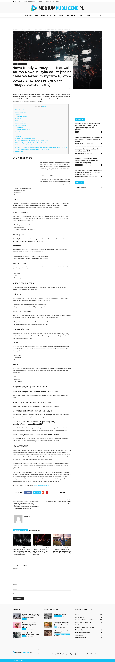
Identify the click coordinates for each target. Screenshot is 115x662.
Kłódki (77, 625)
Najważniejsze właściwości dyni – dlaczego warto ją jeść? (61, 624)
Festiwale (15, 63)
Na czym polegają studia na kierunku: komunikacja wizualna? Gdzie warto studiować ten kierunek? (88, 172)
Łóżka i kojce (79, 617)
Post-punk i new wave (22, 129)
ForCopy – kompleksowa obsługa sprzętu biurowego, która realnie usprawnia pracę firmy (86, 160)
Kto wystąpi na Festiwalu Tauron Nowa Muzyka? (29, 145)
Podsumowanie (18, 151)
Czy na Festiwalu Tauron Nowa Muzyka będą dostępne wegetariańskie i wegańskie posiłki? (41, 147)
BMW (76, 615)
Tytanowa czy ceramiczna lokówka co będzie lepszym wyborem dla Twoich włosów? (88, 139)
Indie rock (19, 127)
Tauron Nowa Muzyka (22, 63)
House (18, 134)
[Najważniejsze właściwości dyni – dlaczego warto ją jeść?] (48, 625)
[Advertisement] (57, 23)
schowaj (44, 106)
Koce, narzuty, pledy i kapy (84, 622)
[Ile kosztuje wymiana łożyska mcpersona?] (48, 633)
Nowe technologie (21, 116)
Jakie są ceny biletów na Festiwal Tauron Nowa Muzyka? (32, 149)
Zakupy (80, 15)
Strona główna (41, 1)
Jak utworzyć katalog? (60, 614)
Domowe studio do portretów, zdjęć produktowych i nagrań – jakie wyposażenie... (31, 616)
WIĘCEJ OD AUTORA (34, 530)
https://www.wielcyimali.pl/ (41, 485)
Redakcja (18, 89)
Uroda (73, 15)
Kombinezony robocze (82, 632)
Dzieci (37, 15)
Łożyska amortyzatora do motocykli (61, 634)
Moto (49, 15)
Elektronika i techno (19, 110)
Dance (18, 136)
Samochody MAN (57, 616)
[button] (100, 15)
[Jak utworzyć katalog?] (48, 616)
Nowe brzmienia (20, 112)
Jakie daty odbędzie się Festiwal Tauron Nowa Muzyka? (31, 140)
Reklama (52, 1)
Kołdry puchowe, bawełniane (84, 620)
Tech (67, 15)
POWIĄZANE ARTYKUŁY (20, 530)
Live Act (18, 114)
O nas (47, 1)
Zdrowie (87, 15)
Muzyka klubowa (18, 132)
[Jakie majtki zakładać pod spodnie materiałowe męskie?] (17, 635)
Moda (43, 15)
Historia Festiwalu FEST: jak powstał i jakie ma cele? (58, 502)
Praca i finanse (58, 15)
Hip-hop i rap (17, 118)
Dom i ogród (29, 15)
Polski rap (19, 121)
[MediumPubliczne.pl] (57, 8)
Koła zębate (79, 635)
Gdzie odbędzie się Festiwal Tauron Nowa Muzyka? (30, 143)
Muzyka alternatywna (19, 125)
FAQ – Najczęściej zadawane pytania (24, 138)
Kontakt (57, 1)
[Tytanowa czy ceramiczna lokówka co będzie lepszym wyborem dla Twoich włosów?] (17, 625)
